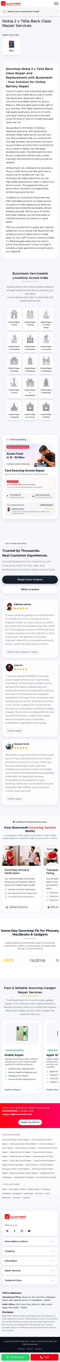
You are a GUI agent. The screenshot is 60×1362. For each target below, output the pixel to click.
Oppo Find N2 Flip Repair (12, 1165)
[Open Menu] (56, 4)
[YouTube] (29, 1231)
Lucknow (26, 1197)
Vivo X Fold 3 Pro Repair (46, 1177)
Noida (22, 1189)
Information (11, 1261)
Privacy (21, 1349)
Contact (38, 1349)
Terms (29, 1349)
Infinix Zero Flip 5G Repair (20, 1160)
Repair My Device (30, 1122)
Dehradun (6, 1197)
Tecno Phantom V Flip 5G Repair (39, 1165)
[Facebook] (14, 1231)
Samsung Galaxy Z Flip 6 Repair (15, 1140)
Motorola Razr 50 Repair (25, 1148)
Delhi (4, 1189)
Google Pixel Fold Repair (24, 1177)
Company (10, 1251)
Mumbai (38, 1193)
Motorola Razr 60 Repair (20, 1152)
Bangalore (17, 1193)
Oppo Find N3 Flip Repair (44, 1160)
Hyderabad (28, 1193)
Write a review (30, 589)
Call (46, 1357)
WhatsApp (17, 1357)
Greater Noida (33, 1189)
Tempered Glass (13, 1280)
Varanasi (16, 1197)
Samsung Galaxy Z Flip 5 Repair (23, 1144)
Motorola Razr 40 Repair (20, 1156)
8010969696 (9, 1110)
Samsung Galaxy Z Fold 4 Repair (23, 1173)
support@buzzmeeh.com (17, 1114)
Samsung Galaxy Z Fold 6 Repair (16, 1169)
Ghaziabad (13, 1189)
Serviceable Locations (16, 1241)
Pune (47, 1193)
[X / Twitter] (7, 1231)
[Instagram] (22, 1231)
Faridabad (6, 1193)
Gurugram (45, 1189)
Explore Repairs (22, 1089)
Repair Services (13, 1270)
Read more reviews (30, 579)
